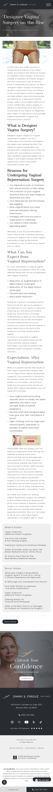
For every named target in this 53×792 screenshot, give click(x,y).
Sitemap (41, 748)
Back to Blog (10, 622)
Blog (8, 30)
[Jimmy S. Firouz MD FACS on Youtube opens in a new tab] (26, 722)
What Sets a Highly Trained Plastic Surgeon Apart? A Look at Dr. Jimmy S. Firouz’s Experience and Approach (23, 575)
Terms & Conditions (16, 748)
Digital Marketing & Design (29, 757)
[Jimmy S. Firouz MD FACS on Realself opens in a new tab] (19, 722)
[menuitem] (12, 722)
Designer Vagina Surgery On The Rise (24, 30)
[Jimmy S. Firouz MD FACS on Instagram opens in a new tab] (12, 722)
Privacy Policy (30, 748)
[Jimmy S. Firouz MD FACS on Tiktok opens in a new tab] (41, 722)
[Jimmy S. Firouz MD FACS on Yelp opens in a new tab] (34, 722)
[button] (4, 782)
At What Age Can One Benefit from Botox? (26, 582)
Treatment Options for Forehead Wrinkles (25, 545)
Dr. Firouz (11, 267)
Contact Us (26, 678)
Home (4, 30)
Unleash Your (26, 664)
